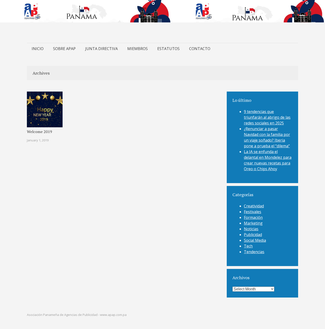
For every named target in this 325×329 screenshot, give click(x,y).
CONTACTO (199, 48)
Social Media (255, 240)
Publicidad (253, 234)
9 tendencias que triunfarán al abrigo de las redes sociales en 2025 (267, 117)
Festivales (252, 211)
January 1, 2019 (38, 140)
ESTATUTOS (168, 48)
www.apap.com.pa (113, 315)
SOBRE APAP (64, 48)
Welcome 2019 (39, 131)
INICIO (38, 48)
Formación (253, 217)
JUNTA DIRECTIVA (101, 48)
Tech (248, 246)
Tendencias (254, 251)
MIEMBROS (137, 48)
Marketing (253, 223)
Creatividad (254, 206)
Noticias (251, 228)
